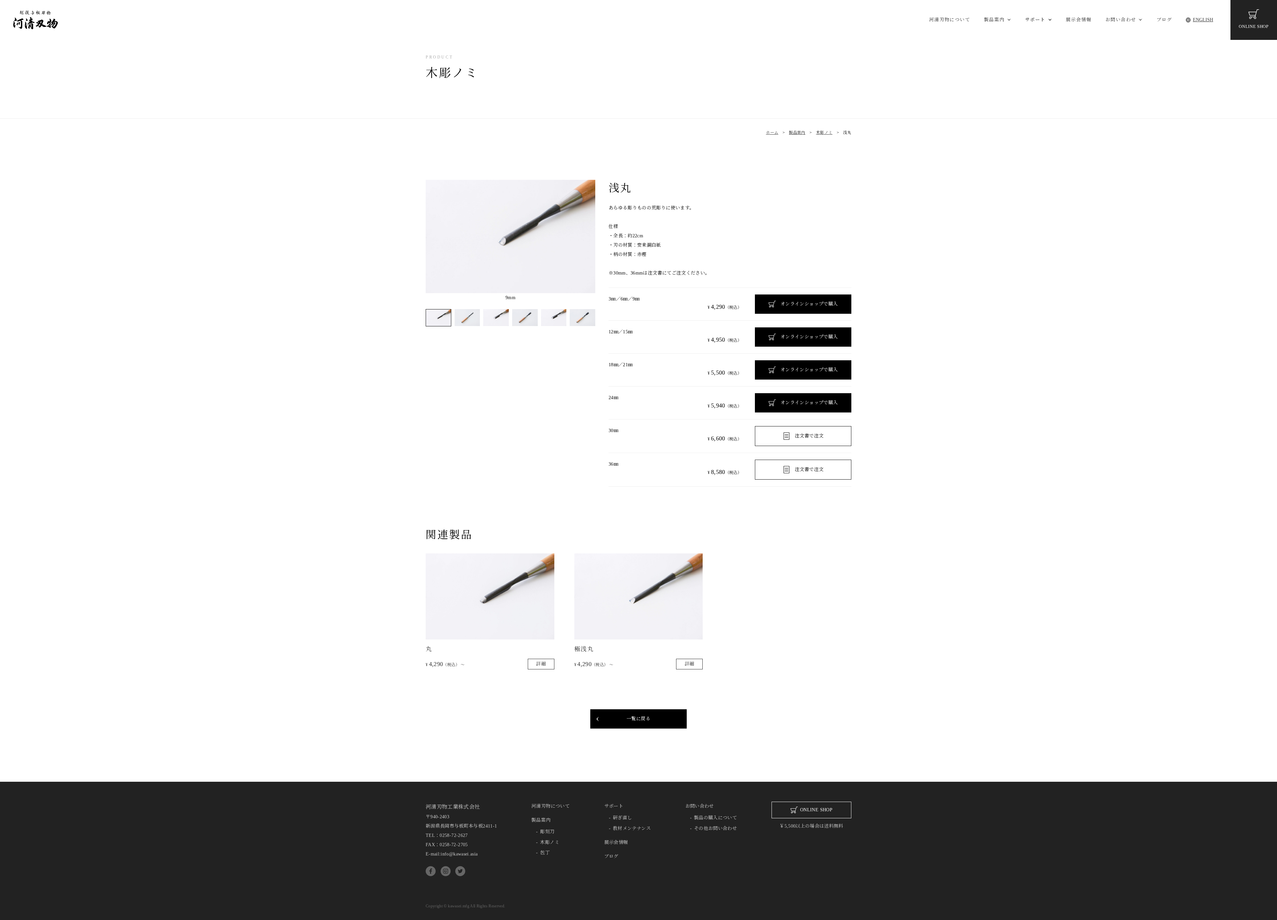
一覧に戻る (638, 718)
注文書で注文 (809, 435)
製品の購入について (715, 817)
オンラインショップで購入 (809, 303)
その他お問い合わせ (715, 828)
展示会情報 (1078, 19)
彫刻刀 (547, 831)
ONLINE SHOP (1253, 26)
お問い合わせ (1120, 19)
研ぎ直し (622, 817)
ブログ (1164, 19)
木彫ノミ (549, 842)
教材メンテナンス (632, 828)
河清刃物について (949, 19)
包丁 (545, 852)
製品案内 (994, 19)
